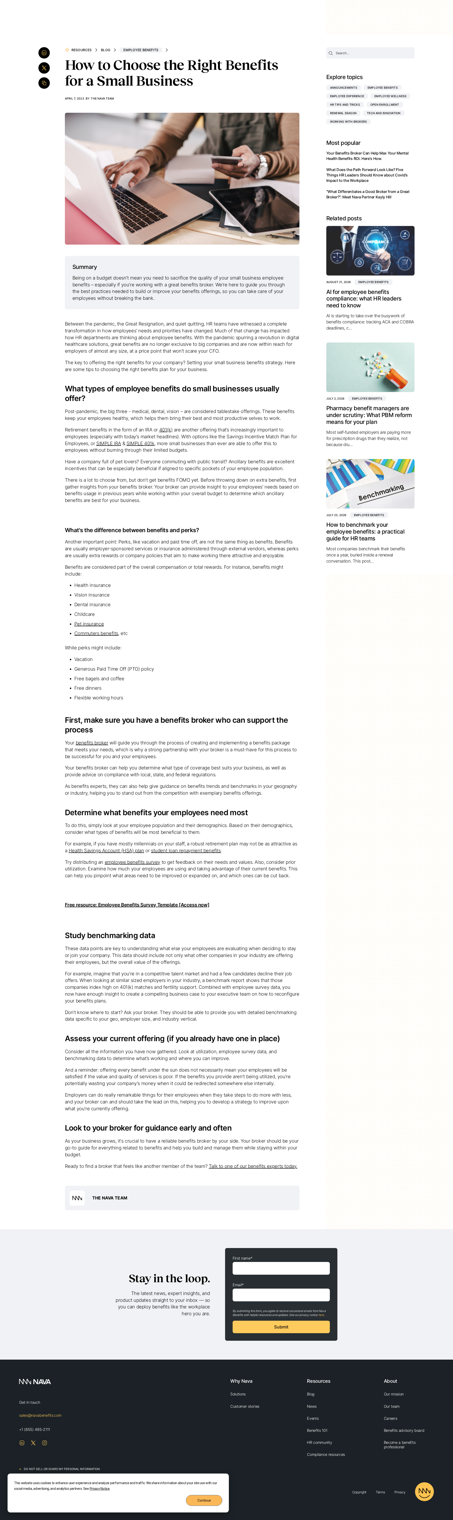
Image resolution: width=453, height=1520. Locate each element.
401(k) (166, 430)
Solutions (238, 1394)
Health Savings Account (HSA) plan (106, 850)
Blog (105, 50)
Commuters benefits (96, 633)
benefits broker (92, 743)
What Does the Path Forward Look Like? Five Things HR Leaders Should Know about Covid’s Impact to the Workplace (367, 175)
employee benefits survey (132, 862)
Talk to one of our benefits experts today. (253, 1166)
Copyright (359, 1492)
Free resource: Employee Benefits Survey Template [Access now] (137, 905)
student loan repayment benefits (186, 850)
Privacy (400, 1492)
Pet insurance (89, 624)
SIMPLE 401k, (140, 443)
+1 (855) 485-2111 (34, 1429)
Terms (380, 1492)
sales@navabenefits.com (40, 1415)
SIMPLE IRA (108, 443)
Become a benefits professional (400, 1444)
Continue (204, 1500)
